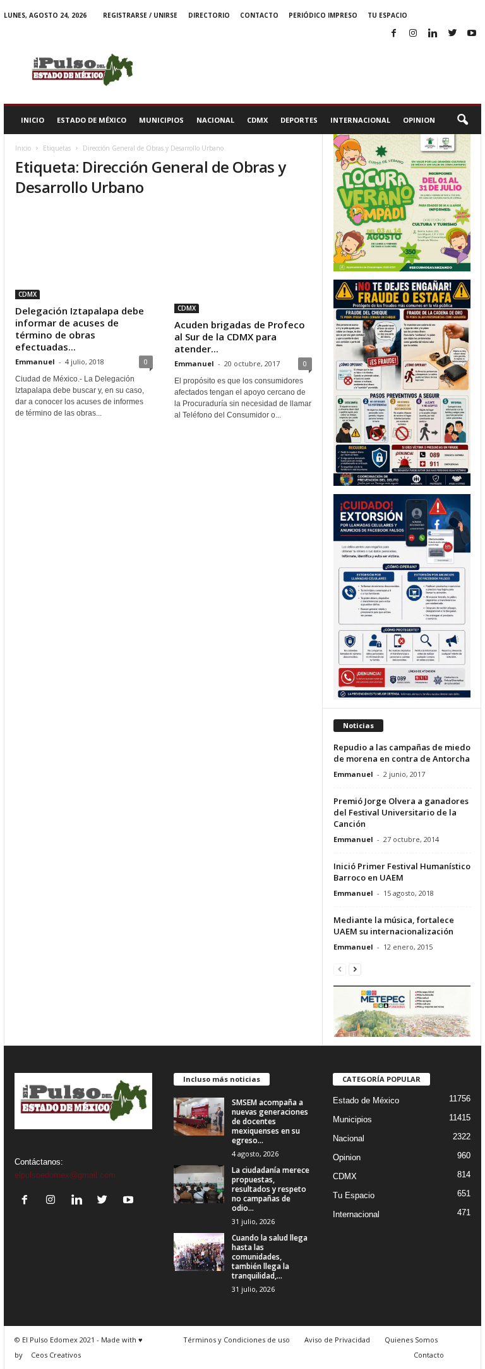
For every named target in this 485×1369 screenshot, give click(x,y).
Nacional (215, 120)
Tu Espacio (387, 15)
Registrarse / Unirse (140, 15)
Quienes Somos (411, 1339)
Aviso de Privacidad (337, 1339)
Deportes (299, 120)
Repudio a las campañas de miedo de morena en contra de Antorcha (401, 752)
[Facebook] (393, 34)
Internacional (360, 120)
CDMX (257, 120)
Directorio (209, 15)
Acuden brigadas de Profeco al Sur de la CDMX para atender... (239, 336)
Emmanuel (35, 361)
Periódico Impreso (323, 15)
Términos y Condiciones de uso (236, 1339)
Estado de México (91, 120)
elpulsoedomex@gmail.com (65, 1175)
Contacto (259, 15)
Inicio (32, 120)
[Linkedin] (432, 34)
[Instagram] (413, 34)
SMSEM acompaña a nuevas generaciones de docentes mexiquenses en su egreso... (270, 1121)
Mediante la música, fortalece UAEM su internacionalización (393, 925)
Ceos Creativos (56, 1355)
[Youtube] (471, 34)
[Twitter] (452, 34)
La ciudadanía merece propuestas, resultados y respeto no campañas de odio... (270, 1189)
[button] (462, 120)
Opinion (419, 120)
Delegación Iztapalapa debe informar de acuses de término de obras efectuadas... (79, 328)
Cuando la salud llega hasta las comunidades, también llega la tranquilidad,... (270, 1256)
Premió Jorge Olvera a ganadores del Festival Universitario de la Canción (401, 812)
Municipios (161, 120)
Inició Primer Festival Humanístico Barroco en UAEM (401, 871)
